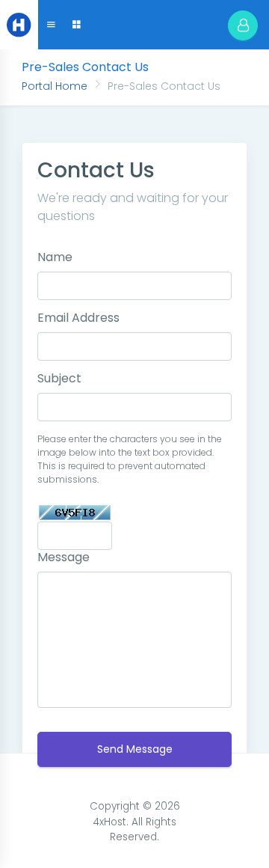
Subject (59, 378)
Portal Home (54, 86)
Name (54, 257)
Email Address (78, 317)
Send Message (135, 749)
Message (63, 557)
